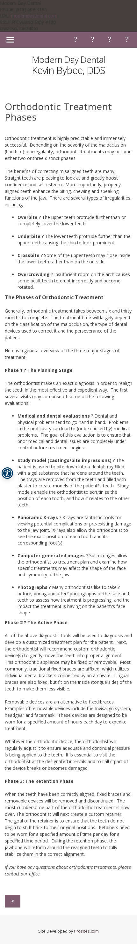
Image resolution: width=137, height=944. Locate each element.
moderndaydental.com (34, 16)
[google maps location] (127, 39)
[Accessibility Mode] (7, 473)
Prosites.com (86, 931)
